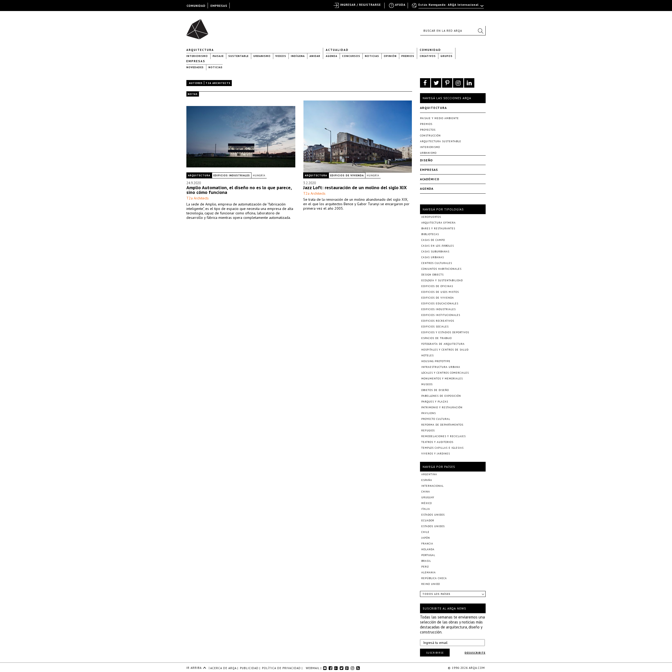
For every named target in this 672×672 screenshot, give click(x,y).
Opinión (390, 56)
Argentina (429, 474)
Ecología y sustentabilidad (442, 280)
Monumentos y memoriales (442, 378)
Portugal (428, 555)
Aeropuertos (431, 217)
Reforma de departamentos (442, 424)
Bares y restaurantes (438, 228)
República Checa (434, 578)
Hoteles (427, 355)
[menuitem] (448, 7)
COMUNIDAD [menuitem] (196, 6)
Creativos (428, 56)
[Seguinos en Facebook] (425, 83)
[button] (480, 31)
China (425, 491)
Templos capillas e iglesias (442, 447)
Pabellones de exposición (441, 396)
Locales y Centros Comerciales (445, 372)
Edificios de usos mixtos (440, 292)
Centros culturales (436, 263)
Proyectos (427, 129)
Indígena (298, 56)
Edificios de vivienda (347, 175)
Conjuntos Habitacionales (441, 269)
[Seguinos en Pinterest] (447, 83)
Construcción (430, 135)
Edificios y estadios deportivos (445, 332)
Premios (407, 56)
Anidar (314, 56)
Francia (427, 543)
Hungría (259, 175)
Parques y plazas (434, 401)
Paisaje (218, 56)
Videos (280, 56)
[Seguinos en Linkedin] (469, 83)
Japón (425, 537)
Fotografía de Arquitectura (443, 344)
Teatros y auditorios (437, 442)
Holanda (427, 549)
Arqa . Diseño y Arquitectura (198, 26)
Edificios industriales (231, 175)
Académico (429, 179)
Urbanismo (262, 56)
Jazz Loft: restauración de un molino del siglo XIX (355, 187)
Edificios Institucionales (440, 315)
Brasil (426, 561)
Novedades (195, 67)
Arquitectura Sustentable (440, 141)
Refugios (428, 430)
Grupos (446, 56)
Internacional (432, 486)
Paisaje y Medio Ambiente (439, 118)
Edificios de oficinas (437, 286)
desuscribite (475, 652)
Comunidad (430, 50)
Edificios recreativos (437, 320)
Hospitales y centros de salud (445, 349)
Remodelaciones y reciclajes (443, 436)
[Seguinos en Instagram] (458, 83)
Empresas (195, 61)
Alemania (428, 572)
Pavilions (428, 413)
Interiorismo (197, 56)
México (426, 503)
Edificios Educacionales (439, 303)
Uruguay (427, 497)
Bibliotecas (430, 234)
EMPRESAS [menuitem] (219, 6)
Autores (196, 83)
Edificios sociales (435, 326)
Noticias (372, 56)
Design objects (432, 274)
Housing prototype (435, 361)
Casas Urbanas (432, 257)
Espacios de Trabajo (436, 338)
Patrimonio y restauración (442, 407)
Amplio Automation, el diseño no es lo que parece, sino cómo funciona (239, 189)
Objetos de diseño (435, 390)
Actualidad (337, 50)
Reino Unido (430, 584)
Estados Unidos (433, 514)
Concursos (351, 56)
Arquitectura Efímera (438, 222)
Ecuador (427, 520)
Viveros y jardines (435, 453)
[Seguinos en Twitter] (436, 83)
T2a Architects (197, 198)
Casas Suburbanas (435, 251)
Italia (425, 509)
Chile (425, 532)
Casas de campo (433, 240)
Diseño (426, 160)
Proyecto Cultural (435, 419)
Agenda (331, 56)
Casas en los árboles (437, 245)
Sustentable (238, 56)
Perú (425, 566)
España (426, 480)
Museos (427, 384)
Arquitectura (200, 50)
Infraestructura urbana (440, 367)
